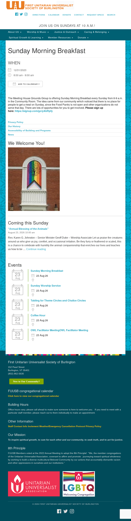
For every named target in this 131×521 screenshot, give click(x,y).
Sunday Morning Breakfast (47, 270)
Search (111, 15)
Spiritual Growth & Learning (25, 37)
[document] (65, 195)
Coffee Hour (38, 315)
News (11, 134)
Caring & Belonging (96, 32)
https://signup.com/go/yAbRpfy (34, 111)
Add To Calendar (27, 84)
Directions (39, 15)
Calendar (53, 15)
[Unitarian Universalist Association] (35, 484)
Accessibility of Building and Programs (29, 130)
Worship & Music (36, 32)
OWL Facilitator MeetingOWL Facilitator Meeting (59, 330)
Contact (79, 15)
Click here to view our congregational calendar (33, 396)
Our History (14, 126)
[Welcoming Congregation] (80, 484)
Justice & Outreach (65, 32)
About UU (14, 32)
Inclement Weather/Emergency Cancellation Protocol (56, 426)
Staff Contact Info (17, 426)
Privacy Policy (15, 122)
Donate (67, 15)
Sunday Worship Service (46, 285)
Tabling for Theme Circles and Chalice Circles (58, 300)
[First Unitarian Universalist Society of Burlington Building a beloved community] (65, 5)
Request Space (95, 15)
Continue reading (36, 249)
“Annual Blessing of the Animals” (28, 229)
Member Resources (59, 37)
